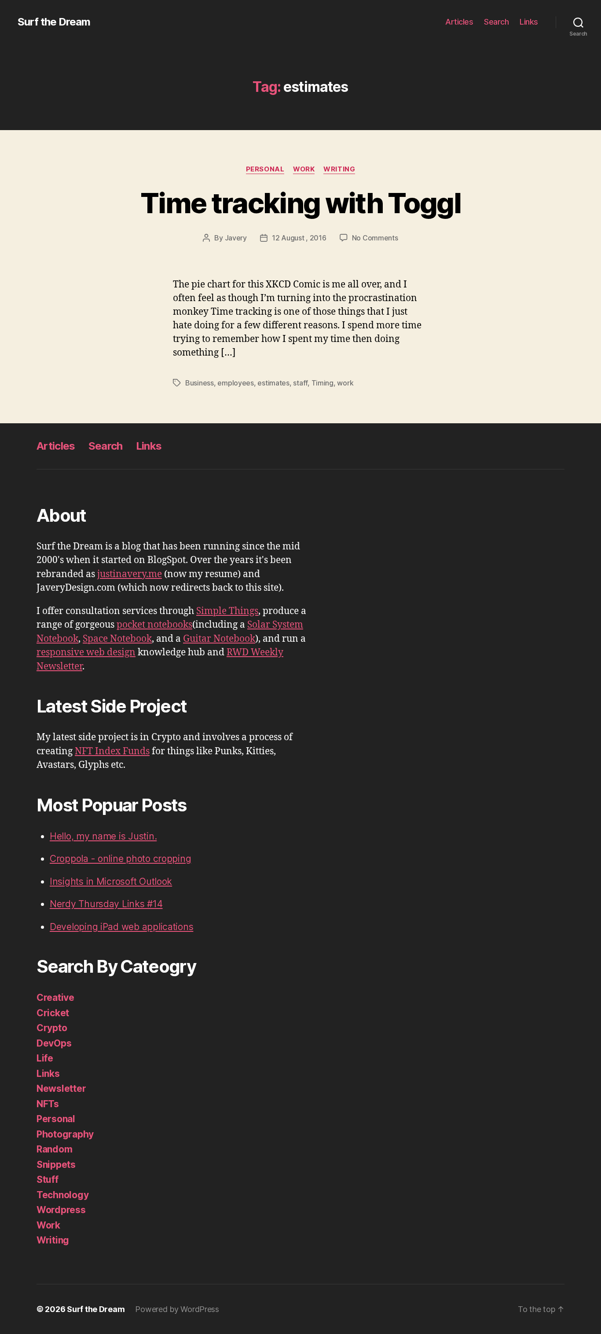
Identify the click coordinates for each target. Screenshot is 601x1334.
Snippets (56, 1164)
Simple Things (227, 611)
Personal (265, 169)
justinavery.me (129, 574)
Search (496, 21)
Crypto (52, 1027)
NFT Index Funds (112, 751)
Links (529, 21)
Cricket (53, 1012)
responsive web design (86, 652)
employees (235, 382)
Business (199, 382)
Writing (339, 169)
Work (304, 169)
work (345, 382)
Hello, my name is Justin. (103, 836)
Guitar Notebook (219, 639)
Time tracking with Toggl (300, 203)
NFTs (48, 1103)
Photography (65, 1134)
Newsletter (61, 1088)
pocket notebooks (154, 625)
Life (45, 1058)
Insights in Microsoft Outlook (111, 881)
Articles (459, 21)
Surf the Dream (54, 22)
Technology (62, 1194)
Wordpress (61, 1209)
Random (54, 1149)
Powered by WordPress (177, 1309)
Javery (236, 237)
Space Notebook (117, 639)
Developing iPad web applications (121, 926)
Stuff (48, 1179)
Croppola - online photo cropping (120, 858)
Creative (55, 997)
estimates (273, 382)
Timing (322, 382)
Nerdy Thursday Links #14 (106, 903)
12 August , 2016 (299, 237)
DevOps (54, 1043)
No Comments (375, 237)
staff (300, 382)
